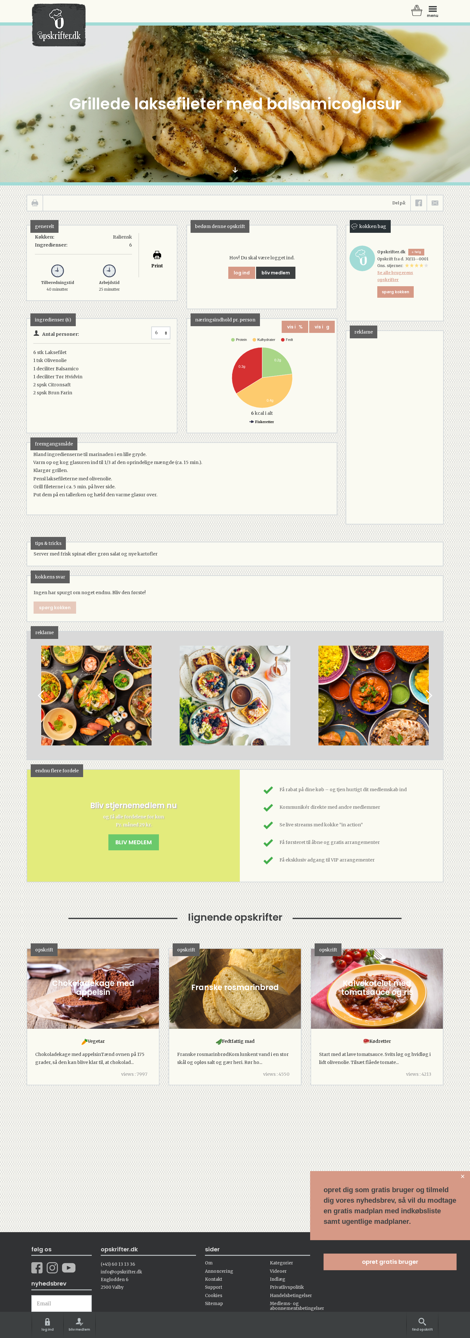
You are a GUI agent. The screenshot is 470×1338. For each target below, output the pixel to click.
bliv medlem (276, 273)
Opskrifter (59, 25)
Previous (41, 695)
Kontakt (213, 1279)
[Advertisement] (394, 427)
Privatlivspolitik (287, 1287)
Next (428, 695)
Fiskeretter (264, 422)
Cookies (213, 1295)
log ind (242, 273)
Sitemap (214, 1303)
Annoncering (219, 1271)
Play (32, 695)
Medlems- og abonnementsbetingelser (297, 1306)
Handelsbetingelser (291, 1295)
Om (209, 1263)
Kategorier (281, 1263)
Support (213, 1287)
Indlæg (277, 1279)
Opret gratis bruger (390, 1262)
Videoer (278, 1271)
